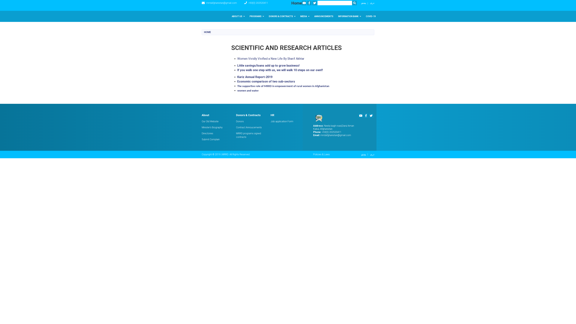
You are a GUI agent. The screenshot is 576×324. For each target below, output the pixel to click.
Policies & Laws (321, 154)
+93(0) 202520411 (258, 3)
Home (207, 32)
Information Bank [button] (348, 16)
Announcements (323, 16)
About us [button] (237, 16)
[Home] (319, 117)
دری (372, 3)
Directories (207, 133)
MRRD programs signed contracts (248, 135)
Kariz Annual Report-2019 (254, 77)
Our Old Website (210, 121)
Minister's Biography (212, 127)
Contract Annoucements (249, 127)
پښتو (363, 3)
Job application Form (282, 121)
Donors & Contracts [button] (281, 16)
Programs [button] (255, 16)
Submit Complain (211, 139)
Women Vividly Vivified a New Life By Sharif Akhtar (270, 58)
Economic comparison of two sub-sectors (266, 81)
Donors (240, 121)
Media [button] (303, 16)
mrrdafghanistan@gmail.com (221, 3)
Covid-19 (371, 16)
